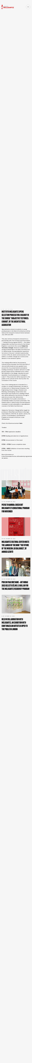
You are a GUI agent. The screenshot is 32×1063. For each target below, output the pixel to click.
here (21, 128)
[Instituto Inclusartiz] (8, 6)
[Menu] (28, 7)
